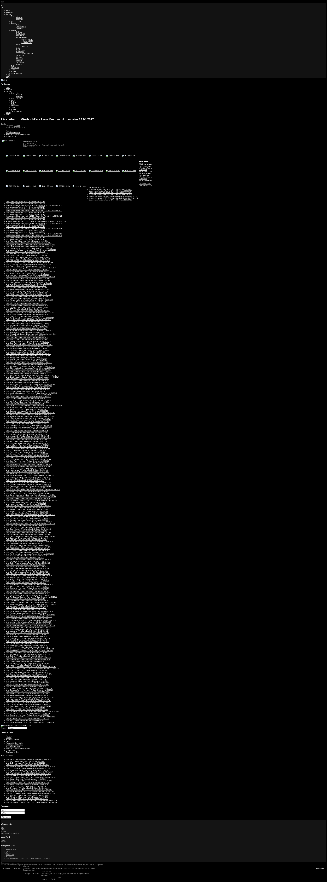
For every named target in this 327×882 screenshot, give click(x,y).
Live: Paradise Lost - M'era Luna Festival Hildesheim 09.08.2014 (28, 486)
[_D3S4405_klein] (63, 155)
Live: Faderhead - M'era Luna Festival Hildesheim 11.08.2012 (27, 633)
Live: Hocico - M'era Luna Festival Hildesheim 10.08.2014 (26, 450)
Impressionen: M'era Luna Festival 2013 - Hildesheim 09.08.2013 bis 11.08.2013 (34, 228)
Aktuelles (9, 12)
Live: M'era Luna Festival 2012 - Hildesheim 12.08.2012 (25, 230)
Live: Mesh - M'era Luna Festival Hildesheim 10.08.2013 (25, 565)
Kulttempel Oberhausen (14, 745)
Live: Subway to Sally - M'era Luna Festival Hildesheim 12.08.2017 (29, 341)
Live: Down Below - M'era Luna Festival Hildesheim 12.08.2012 (28, 601)
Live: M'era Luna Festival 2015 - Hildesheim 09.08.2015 (25, 212)
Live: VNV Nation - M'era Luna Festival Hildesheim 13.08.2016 (27, 685)
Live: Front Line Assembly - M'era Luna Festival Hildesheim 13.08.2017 (30, 313)
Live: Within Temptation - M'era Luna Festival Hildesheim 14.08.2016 (30, 722)
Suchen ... (4, 728)
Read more (320, 868)
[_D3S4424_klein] (30, 186)
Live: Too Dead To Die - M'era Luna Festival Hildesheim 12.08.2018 (29, 262)
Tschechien (20, 62)
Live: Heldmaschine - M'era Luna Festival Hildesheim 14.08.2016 (28, 699)
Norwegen (20, 52)
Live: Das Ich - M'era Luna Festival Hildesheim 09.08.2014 (26, 488)
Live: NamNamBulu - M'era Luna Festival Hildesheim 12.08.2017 (28, 354)
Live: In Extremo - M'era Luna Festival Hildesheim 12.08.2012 (27, 581)
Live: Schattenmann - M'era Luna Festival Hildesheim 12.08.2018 (28, 264)
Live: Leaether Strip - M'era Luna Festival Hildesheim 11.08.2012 (28, 622)
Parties (18, 25)
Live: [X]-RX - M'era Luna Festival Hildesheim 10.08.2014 (26, 457)
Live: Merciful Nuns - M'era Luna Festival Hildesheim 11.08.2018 (28, 295)
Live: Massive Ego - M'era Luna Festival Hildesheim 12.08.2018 (28, 259)
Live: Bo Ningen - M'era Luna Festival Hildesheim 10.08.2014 (27, 474)
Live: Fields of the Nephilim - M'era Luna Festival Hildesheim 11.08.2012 (31, 620)
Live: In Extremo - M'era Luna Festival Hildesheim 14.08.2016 (27, 719)
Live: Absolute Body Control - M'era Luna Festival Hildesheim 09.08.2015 (31, 393)
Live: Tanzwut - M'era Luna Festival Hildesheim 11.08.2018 (26, 288)
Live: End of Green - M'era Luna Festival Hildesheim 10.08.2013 (28, 568)
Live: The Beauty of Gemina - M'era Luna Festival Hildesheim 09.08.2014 (31, 500)
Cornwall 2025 (26, 43)
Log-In (3, 841)
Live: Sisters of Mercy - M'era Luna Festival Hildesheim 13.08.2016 (29, 688)
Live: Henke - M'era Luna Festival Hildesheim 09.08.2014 (26, 504)
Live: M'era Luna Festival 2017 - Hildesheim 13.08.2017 (25, 207)
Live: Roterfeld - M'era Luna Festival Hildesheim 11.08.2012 (27, 635)
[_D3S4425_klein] (46, 186)
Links (3, 830)
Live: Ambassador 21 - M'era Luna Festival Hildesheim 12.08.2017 (29, 366)
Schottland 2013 (27, 41)
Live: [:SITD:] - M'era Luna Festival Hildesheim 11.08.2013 (26, 525)
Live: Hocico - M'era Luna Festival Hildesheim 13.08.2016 (26, 686)
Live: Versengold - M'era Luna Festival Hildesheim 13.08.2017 (27, 325)
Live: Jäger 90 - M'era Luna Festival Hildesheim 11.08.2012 (26, 640)
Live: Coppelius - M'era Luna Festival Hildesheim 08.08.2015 (27, 432)
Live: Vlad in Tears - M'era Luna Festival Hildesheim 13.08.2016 (28, 654)
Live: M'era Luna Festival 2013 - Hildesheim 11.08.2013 (25, 225)
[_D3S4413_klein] (30, 171)
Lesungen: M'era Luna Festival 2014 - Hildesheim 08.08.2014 (110, 191)
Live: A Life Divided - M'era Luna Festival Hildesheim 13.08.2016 (28, 658)
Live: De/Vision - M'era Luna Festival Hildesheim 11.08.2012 (27, 618)
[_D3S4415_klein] (63, 171)
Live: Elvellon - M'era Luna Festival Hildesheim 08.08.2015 (26, 440)
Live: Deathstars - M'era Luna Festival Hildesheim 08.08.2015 (27, 422)
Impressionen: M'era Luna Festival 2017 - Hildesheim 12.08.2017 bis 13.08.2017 (34, 211)
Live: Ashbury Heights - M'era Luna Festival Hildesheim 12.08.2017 (29, 347)
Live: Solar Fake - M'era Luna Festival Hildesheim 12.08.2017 (27, 343)
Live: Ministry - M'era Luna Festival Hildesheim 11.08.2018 (26, 273)
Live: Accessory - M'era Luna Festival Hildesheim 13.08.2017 (27, 332)
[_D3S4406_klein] (79, 155)
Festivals (19, 18)
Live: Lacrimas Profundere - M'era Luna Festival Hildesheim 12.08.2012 (31, 602)
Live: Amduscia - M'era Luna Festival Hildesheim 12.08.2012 (27, 593)
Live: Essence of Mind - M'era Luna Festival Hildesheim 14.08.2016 (29, 690)
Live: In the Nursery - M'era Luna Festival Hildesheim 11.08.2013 (28, 533)
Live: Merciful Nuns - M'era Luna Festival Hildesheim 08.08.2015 (28, 420)
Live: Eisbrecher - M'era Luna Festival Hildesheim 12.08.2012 (27, 588)
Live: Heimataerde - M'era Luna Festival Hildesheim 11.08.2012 (28, 638)
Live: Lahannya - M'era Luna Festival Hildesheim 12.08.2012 (27, 606)
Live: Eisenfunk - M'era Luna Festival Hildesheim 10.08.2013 (27, 567)
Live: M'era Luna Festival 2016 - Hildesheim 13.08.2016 (25, 237)
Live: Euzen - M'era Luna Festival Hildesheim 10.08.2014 (26, 468)
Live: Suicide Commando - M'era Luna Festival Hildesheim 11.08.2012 (30, 615)
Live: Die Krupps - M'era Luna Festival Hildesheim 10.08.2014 (27, 456)
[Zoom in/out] (147, 161)
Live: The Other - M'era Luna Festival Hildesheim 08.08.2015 (27, 431)
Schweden (20, 55)
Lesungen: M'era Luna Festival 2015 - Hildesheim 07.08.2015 (110, 189)
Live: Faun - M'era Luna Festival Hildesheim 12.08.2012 (25, 599)
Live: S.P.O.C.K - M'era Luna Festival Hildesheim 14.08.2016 (27, 710)
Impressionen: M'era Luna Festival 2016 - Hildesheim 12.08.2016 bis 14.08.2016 (34, 236)
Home (8, 10)
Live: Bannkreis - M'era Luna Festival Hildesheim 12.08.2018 (27, 254)
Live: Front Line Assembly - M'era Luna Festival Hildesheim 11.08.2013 (30, 515)
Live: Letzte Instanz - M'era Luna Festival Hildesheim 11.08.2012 (28, 627)
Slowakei (19, 59)
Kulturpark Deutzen (13, 739)
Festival (8, 131)
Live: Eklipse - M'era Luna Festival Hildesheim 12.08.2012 (26, 608)
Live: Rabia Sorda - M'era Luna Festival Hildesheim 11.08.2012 (28, 629)
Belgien (19, 32)
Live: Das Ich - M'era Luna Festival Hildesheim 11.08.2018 (26, 286)
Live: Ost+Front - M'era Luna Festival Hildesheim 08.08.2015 (27, 429)
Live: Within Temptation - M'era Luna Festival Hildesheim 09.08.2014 (30, 475)
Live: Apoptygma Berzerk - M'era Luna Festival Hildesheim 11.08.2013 (30, 524)
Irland (18, 44)
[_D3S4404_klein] (46, 155)
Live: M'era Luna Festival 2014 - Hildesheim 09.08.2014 (25, 220)
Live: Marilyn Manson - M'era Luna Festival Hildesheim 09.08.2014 (29, 479)
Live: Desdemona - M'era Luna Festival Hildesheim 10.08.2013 (28, 574)
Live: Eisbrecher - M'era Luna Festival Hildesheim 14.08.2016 (27, 715)
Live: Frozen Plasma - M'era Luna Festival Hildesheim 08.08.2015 (29, 425)
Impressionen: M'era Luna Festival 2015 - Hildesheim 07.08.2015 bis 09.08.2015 (34, 216)
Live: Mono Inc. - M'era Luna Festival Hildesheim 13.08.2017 (27, 314)
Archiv (8, 75)
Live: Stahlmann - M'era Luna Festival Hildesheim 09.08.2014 (27, 493)
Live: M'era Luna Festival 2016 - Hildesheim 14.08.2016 (25, 239)
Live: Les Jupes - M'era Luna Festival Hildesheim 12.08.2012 (27, 609)
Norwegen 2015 (27, 53)
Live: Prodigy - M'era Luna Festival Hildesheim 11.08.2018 (26, 266)
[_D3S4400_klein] (13, 155)
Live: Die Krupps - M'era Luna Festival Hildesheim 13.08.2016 (27, 683)
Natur (13, 66)
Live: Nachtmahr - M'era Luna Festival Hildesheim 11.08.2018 (27, 275)
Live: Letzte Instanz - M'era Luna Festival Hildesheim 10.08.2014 (28, 459)
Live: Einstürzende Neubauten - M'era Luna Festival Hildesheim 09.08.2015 (32, 377)
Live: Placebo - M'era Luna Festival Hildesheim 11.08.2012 (26, 613)
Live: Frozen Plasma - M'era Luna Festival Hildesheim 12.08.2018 (29, 248)
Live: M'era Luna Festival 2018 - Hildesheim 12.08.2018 (25, 202)
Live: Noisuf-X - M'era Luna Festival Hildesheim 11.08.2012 (26, 636)
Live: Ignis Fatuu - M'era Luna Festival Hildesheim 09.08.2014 (27, 508)
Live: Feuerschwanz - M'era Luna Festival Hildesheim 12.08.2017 (28, 355)
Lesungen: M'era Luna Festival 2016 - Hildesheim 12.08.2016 (110, 200)
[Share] (142, 161)
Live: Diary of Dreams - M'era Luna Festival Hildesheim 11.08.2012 (29, 624)
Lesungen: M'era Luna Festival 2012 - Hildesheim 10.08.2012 (110, 194)
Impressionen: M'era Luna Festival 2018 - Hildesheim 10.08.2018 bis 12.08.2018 (34, 205)
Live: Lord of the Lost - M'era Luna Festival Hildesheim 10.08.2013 (29, 576)
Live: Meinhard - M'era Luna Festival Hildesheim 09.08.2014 (27, 509)
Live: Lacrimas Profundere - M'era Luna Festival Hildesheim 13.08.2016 (31, 667)
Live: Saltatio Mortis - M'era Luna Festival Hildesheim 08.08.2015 (28, 415)
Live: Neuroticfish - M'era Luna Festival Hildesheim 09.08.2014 (28, 491)
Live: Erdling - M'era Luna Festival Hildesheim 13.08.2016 (26, 656)
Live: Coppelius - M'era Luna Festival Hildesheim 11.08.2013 (27, 538)
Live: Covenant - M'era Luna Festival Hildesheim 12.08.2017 (27, 338)
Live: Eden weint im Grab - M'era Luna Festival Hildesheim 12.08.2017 (30, 368)
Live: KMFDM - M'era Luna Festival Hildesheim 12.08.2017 (26, 339)
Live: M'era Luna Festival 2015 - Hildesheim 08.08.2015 (25, 214)
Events (13, 23)
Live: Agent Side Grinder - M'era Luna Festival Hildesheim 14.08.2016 (30, 697)
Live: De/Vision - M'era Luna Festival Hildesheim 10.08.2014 (27, 447)
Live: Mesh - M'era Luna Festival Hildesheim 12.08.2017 (25, 352)
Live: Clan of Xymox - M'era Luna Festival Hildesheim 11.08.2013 (28, 529)
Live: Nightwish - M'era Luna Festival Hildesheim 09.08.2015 (27, 373)
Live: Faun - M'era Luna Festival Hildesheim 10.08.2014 (25, 452)
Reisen (13, 30)
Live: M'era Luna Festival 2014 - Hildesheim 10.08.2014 (25, 218)
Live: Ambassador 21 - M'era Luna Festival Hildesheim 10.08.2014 (29, 465)
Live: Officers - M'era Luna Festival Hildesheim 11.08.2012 (26, 643)
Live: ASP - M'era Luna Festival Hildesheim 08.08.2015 (25, 404)
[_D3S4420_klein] (13, 186)
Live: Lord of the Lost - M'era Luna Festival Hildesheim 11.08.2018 (29, 284)
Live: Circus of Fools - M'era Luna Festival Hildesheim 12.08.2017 (29, 372)
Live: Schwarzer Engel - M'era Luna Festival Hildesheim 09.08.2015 (29, 400)
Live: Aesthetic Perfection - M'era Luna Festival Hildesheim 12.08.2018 (30, 245)
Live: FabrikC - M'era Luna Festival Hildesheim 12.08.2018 (26, 255)
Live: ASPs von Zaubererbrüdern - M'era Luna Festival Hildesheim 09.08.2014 (33, 490)
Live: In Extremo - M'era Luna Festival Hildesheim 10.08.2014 (27, 445)
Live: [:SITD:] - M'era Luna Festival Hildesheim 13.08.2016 (26, 679)
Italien (18, 48)
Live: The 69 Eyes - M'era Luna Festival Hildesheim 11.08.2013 (28, 534)
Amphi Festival (11, 750)
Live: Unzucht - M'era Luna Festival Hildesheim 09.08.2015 (26, 398)
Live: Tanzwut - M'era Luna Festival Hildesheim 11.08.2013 (26, 531)
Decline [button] (36, 874)
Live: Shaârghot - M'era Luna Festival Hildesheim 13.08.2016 (27, 652)
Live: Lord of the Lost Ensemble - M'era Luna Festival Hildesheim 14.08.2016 (32, 711)
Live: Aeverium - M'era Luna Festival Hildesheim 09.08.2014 (27, 511)
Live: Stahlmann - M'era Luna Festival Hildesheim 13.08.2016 (27, 663)
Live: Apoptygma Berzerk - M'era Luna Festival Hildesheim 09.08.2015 (30, 384)
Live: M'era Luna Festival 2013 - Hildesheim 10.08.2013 (25, 227)
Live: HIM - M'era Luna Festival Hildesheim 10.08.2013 (25, 543)
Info (2, 828)
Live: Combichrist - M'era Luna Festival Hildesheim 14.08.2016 (28, 704)
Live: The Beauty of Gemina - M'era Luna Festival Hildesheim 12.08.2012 (31, 597)
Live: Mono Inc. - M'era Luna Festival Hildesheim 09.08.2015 (27, 381)
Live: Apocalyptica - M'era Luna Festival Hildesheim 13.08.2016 (28, 677)
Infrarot (13, 71)
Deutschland (20, 34)
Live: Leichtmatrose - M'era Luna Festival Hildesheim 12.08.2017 (28, 370)
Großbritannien (21, 37)
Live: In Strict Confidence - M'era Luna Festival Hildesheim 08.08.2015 (30, 413)
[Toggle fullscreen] (145, 161)
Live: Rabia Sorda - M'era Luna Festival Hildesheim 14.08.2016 (28, 695)
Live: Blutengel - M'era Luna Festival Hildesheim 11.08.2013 (27, 520)
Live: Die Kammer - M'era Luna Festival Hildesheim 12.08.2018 (28, 257)
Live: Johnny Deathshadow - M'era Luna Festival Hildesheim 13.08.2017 (31, 334)
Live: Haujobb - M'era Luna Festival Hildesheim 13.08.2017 (26, 316)
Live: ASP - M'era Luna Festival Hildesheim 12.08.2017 (25, 357)
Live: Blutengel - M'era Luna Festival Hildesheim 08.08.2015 (27, 411)
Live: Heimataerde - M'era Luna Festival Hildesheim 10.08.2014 (28, 470)
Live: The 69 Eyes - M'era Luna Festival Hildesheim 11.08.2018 (28, 280)
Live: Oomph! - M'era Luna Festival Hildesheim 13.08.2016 (26, 670)
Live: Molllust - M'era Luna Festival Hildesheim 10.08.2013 (26, 579)
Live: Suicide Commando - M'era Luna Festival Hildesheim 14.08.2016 (30, 717)
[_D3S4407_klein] (96, 155)
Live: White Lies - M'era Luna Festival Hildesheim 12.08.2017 (27, 348)
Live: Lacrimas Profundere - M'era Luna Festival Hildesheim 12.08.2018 (31, 250)
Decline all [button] (17, 868)
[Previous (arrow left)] (140, 163)
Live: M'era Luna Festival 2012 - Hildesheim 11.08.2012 (25, 232)
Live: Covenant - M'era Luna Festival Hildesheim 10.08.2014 (27, 443)
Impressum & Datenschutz (10, 833)
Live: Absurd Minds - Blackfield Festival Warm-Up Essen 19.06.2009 (29, 651)
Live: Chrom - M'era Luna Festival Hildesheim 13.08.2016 (26, 661)
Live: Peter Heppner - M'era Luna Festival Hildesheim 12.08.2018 (28, 243)
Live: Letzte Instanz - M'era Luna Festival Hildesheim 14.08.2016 (28, 701)
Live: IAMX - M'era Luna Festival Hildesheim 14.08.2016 (25, 720)
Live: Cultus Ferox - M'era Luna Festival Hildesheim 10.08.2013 (28, 563)
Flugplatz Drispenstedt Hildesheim (18, 134)
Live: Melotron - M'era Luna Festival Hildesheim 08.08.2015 (26, 423)
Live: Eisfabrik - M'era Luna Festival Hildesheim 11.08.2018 (26, 293)
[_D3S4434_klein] (79, 186)
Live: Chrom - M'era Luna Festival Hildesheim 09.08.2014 (26, 502)
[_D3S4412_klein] (13, 171)
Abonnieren (6, 817)
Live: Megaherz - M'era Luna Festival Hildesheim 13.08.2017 (27, 321)
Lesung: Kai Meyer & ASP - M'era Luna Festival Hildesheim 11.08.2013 (113, 198)
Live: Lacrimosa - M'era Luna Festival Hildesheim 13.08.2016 (27, 681)
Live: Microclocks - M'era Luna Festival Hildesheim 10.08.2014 (27, 472)
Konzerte (19, 19)
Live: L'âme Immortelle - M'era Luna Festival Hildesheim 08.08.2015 (29, 418)
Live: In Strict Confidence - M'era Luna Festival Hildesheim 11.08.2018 (30, 271)
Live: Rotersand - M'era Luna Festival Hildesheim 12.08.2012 (27, 590)
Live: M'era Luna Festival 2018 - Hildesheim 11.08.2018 (25, 203)
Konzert (8, 736)
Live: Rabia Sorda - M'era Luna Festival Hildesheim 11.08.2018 (28, 289)
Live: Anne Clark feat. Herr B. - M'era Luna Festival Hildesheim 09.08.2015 (31, 375)
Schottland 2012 (27, 39)
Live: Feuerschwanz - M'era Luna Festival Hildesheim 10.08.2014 (28, 466)
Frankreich (20, 36)
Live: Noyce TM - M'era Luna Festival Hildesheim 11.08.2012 (27, 647)
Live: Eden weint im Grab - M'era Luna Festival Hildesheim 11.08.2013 (30, 536)
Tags (7, 77)
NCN (8, 741)
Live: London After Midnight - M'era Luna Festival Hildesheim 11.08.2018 (31, 268)
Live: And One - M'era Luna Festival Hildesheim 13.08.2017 (26, 304)
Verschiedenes (16, 73)
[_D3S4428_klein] (63, 186)
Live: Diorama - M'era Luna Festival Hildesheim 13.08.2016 (26, 676)
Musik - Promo (16, 21)
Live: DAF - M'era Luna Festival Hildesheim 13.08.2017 (25, 309)
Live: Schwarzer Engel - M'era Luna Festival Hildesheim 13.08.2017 (29, 330)
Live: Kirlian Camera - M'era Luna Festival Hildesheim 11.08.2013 (29, 522)
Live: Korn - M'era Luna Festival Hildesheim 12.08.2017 (25, 336)
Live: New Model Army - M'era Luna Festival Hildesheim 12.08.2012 (29, 584)
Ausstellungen (21, 27)
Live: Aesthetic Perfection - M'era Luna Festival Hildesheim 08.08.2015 (30, 416)
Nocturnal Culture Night (14, 743)
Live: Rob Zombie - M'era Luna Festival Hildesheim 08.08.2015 (28, 407)
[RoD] (16, 726)
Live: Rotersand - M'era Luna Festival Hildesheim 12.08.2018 (27, 241)
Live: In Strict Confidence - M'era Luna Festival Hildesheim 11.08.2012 (30, 626)
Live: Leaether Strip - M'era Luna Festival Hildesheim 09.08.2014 (28, 484)
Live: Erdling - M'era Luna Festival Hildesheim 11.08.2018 (26, 298)
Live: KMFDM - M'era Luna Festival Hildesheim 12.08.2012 (26, 586)
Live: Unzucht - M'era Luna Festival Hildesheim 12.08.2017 (26, 364)
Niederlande (20, 50)
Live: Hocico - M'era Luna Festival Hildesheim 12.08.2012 (26, 583)
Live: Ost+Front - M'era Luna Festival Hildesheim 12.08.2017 (27, 361)
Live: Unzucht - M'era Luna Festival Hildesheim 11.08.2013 (26, 540)
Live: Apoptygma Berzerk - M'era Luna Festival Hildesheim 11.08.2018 (30, 277)
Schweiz (19, 57)
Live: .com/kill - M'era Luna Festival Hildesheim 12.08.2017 (26, 359)
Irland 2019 (25, 46)
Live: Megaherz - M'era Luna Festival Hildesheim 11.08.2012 (27, 631)
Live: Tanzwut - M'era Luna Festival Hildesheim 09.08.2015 (26, 391)
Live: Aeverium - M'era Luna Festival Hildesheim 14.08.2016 (27, 694)
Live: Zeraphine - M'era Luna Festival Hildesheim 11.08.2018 (27, 291)
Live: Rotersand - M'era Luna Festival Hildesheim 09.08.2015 (27, 382)
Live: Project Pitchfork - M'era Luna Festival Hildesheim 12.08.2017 (29, 345)
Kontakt (3, 831)
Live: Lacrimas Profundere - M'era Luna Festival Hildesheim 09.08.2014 (31, 497)
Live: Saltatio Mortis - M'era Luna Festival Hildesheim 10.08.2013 (28, 559)
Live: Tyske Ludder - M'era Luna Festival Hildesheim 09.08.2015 (28, 397)
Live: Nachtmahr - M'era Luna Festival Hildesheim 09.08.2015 (27, 379)
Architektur (15, 68)
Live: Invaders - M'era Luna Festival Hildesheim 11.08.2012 (26, 645)
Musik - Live (15, 16)
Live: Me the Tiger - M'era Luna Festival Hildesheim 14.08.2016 (28, 692)
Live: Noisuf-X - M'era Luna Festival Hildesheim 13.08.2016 (26, 665)
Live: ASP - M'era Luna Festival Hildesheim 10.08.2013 (25, 558)
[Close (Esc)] (140, 161)
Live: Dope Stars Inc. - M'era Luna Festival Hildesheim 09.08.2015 (29, 395)
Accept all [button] (6, 868)
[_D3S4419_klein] (129, 171)
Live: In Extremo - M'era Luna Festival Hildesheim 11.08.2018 (27, 270)
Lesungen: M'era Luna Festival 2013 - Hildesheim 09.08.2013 (110, 193)
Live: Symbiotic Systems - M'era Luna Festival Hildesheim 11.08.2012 (30, 649)
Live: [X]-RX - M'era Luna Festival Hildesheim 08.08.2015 (26, 409)
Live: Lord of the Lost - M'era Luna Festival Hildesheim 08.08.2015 (29, 427)
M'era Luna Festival (13, 133)
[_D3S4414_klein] (46, 171)
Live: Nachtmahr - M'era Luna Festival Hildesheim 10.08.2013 (27, 545)
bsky (2, 2)
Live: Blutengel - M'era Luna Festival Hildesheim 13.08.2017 (27, 307)
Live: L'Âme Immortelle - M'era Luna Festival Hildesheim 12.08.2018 (29, 246)
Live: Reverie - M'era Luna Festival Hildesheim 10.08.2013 (26, 577)
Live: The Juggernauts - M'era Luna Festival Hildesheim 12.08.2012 (29, 611)
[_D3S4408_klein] (113, 155)
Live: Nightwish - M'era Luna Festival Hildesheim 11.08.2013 (27, 513)
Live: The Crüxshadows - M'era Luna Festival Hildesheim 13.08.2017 (30, 318)
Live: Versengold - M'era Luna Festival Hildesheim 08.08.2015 (27, 436)
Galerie (8, 14)
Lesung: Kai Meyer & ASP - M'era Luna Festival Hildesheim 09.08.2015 (113, 196)
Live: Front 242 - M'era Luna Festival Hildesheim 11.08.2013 (27, 516)
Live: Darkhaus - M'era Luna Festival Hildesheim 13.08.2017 (27, 327)
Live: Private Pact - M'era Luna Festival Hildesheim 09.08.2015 (28, 402)
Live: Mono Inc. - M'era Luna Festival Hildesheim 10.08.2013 (27, 550)
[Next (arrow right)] (142, 163)
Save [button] (60, 877)
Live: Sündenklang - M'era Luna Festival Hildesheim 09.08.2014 (28, 506)
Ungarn (19, 64)
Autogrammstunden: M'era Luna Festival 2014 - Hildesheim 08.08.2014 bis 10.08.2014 (36, 221)
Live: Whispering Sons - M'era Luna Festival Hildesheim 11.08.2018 (29, 300)
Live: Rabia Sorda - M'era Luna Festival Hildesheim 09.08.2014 (28, 499)
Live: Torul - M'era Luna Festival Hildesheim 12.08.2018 (25, 252)
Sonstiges (19, 28)
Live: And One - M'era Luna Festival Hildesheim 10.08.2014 (26, 441)
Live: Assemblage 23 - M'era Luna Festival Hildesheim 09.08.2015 (29, 386)
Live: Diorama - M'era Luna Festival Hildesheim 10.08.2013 (26, 556)
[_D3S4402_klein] (30, 155)
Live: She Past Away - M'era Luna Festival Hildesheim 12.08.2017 (29, 363)
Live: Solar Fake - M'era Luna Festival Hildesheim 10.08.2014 (27, 461)
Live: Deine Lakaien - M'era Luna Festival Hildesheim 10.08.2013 (28, 547)
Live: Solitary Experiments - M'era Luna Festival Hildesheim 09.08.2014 (31, 495)
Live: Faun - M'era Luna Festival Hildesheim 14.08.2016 (25, 708)
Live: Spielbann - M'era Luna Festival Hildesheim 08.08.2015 (27, 434)
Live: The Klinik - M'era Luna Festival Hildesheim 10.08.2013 (27, 561)
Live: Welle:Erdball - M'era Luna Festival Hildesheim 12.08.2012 (28, 595)
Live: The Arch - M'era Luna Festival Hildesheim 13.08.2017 (26, 329)
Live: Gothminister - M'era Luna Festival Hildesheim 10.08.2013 (28, 549)
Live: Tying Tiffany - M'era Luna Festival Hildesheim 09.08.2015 (28, 389)
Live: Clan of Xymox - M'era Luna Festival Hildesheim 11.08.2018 (28, 282)
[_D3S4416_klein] (79, 171)
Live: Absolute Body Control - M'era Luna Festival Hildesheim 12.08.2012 (31, 604)
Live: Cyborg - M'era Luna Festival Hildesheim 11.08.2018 (26, 302)
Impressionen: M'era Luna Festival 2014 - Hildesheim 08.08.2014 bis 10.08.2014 (34, 223)
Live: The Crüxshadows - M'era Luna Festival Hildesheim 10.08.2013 (30, 554)
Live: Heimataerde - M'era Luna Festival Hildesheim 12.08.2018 (28, 261)
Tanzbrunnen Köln (12, 752)
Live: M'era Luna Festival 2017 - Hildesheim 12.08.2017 (25, 209)
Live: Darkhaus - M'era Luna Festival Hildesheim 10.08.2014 (27, 463)
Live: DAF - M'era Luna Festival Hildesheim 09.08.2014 (25, 481)
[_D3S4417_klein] (96, 171)
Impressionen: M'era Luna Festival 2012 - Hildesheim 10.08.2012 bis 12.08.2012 (34, 234)
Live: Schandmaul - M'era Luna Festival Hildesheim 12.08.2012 (28, 592)
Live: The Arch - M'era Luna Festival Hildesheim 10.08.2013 (26, 570)
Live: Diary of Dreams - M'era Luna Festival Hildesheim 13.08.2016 (29, 674)
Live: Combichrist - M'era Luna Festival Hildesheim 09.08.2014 (28, 477)
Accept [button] (27, 874)
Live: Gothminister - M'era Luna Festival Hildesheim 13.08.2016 (28, 660)
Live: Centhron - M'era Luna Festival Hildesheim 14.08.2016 (27, 703)
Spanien (19, 61)
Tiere (13, 70)
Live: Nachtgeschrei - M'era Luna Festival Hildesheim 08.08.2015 (28, 438)
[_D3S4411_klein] (129, 155)
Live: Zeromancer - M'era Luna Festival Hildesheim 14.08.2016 (28, 713)
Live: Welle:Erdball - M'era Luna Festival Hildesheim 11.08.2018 (28, 279)
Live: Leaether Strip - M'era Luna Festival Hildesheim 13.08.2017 (28, 320)
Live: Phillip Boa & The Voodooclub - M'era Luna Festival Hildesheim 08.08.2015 (34, 406)
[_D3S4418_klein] (113, 171)
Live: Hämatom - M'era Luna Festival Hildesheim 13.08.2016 (27, 672)
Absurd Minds (11, 136)
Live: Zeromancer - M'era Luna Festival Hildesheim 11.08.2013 (28, 518)
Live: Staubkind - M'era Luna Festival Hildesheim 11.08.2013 (27, 527)
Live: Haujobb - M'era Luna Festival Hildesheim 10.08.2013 (26, 552)
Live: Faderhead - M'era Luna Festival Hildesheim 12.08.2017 (27, 350)
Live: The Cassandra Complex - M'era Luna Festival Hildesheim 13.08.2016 (32, 669)
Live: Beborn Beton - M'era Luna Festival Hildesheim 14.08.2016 (28, 706)
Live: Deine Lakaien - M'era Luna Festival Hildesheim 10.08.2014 (28, 448)
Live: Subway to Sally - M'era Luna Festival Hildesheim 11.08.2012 (29, 617)
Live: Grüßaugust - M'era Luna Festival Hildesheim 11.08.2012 (27, 642)
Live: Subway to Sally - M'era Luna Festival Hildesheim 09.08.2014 (29, 482)
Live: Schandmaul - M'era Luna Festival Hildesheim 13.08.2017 (28, 311)
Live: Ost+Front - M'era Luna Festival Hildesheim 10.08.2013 (27, 572)
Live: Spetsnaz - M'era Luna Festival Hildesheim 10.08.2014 (27, 454)
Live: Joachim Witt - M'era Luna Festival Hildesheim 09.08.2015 (28, 388)
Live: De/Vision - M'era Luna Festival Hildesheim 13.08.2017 (27, 305)
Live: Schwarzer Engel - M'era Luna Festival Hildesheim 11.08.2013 (29, 542)
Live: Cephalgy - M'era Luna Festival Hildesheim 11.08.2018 (27, 296)
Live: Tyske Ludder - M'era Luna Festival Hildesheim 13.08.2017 (28, 323)
